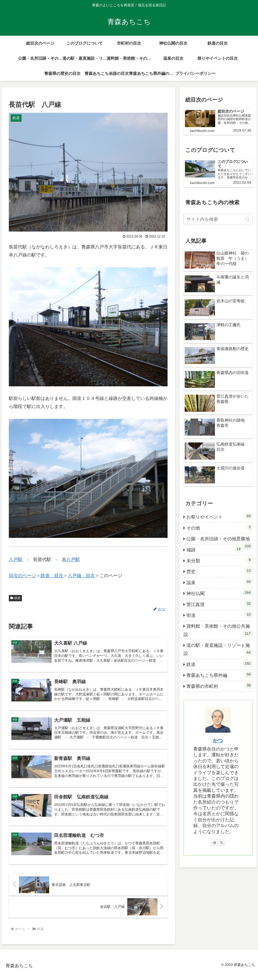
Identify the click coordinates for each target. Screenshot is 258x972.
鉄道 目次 (52, 575)
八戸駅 (15, 559)
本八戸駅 (71, 559)
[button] (247, 219)
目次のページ (22, 575)
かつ (218, 740)
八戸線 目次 (81, 575)
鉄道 (17, 598)
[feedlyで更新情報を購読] (214, 842)
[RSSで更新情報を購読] (221, 842)
